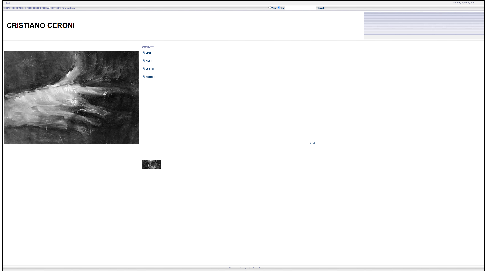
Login (8, 3)
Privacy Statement (230, 268)
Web (273, 8)
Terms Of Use (258, 268)
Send (312, 143)
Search (321, 8)
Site (282, 8)
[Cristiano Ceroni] (183, 39)
